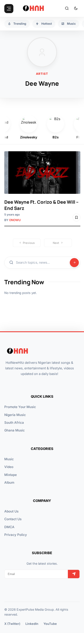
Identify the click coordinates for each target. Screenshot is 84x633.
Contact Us (13, 519)
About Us (11, 511)
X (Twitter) (12, 623)
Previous (29, 243)
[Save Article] (76, 217)
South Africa (14, 422)
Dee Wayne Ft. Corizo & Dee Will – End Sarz (41, 205)
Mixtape (10, 475)
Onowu (15, 220)
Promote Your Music (20, 407)
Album (9, 482)
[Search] (67, 8)
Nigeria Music (15, 415)
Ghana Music (14, 430)
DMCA (9, 527)
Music (9, 459)
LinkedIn (31, 623)
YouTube (50, 623)
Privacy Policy (15, 535)
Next (56, 243)
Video (8, 467)
